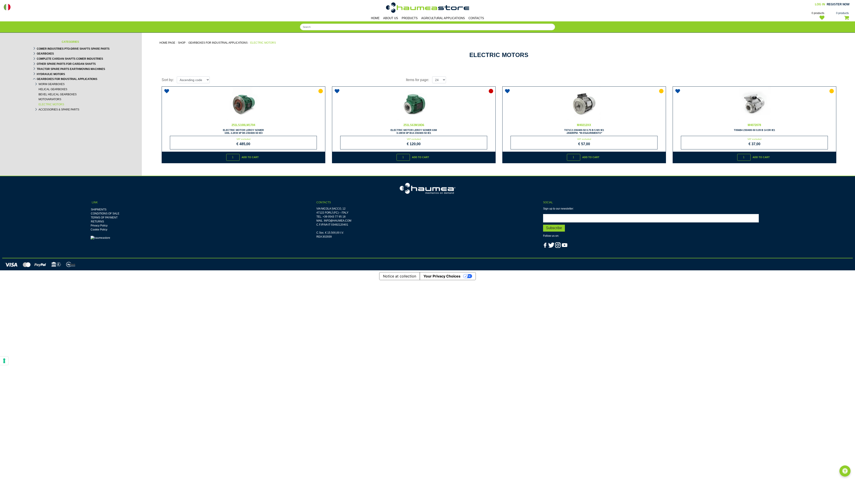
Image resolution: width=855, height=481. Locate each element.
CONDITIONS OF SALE (105, 213)
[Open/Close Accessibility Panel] (845, 471)
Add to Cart (250, 157)
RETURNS (97, 221)
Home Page (167, 42)
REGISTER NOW (838, 4)
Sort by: (168, 80)
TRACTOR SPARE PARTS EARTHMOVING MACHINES (71, 69)
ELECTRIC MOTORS (51, 104)
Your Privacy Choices (441, 276)
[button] (554, 228)
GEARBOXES (45, 53)
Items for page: (417, 80)
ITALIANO (7, 7)
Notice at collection (399, 276)
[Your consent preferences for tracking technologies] (4, 361)
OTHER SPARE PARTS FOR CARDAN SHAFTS (66, 63)
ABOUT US (390, 18)
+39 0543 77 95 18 (334, 216)
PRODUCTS (410, 18)
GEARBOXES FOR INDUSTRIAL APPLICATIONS (67, 79)
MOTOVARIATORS (50, 99)
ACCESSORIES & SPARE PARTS (59, 109)
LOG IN (820, 4)
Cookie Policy (99, 229)
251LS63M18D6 (413, 125)
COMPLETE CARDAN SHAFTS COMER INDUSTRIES (70, 58)
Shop (181, 42)
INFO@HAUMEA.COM (337, 220)
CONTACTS (476, 18)
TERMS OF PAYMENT (104, 217)
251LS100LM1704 (243, 125)
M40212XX (584, 125)
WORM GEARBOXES (52, 84)
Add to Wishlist (167, 89)
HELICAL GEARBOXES (53, 89)
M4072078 (754, 125)
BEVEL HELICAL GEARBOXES (58, 94)
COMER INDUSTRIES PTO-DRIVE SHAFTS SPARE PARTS (73, 48)
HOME (375, 18)
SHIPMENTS (98, 209)
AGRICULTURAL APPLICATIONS (443, 18)
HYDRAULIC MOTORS (51, 74)
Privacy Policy (99, 225)
